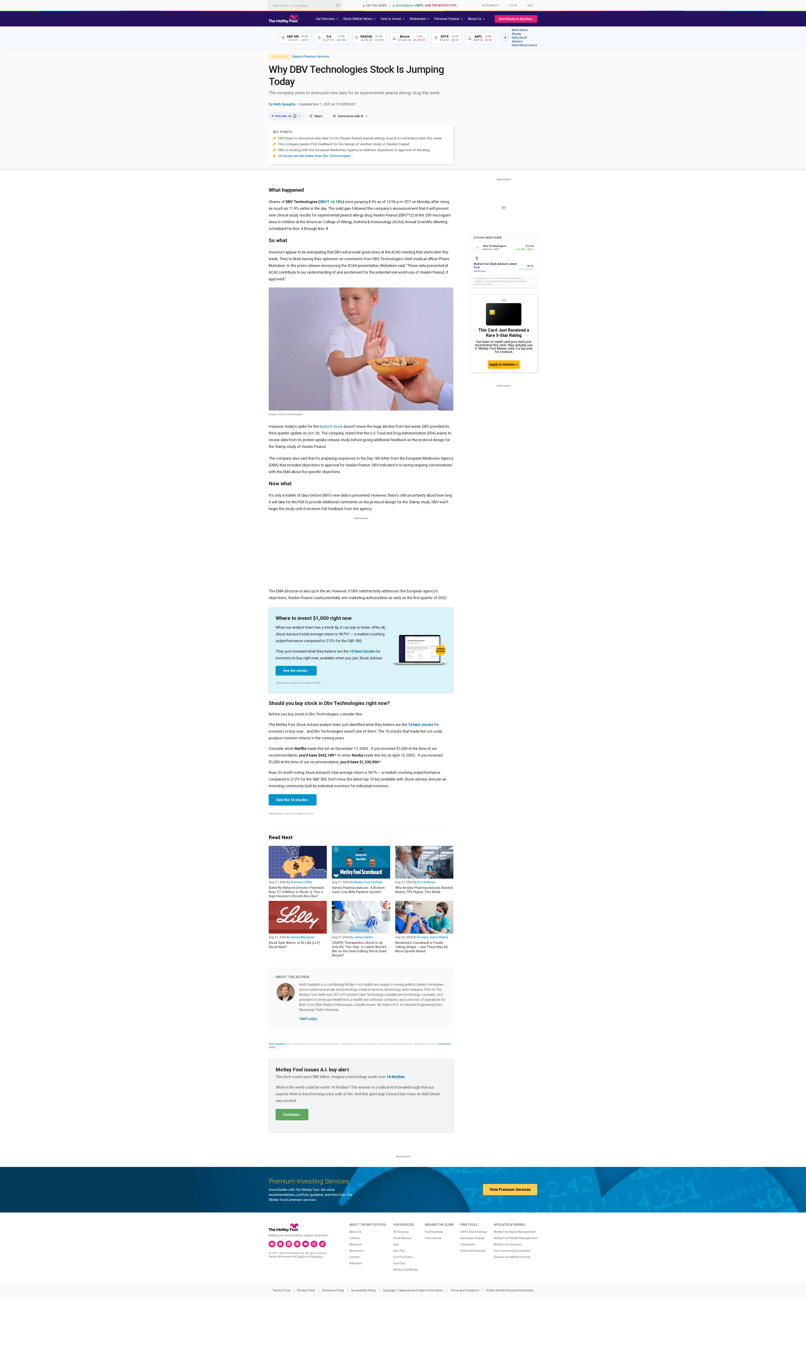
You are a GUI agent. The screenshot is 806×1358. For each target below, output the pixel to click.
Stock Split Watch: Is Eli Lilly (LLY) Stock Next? (294, 945)
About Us (355, 1231)
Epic (396, 1244)
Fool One (399, 1263)
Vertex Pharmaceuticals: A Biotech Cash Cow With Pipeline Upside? (358, 890)
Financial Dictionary (473, 1250)
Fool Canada (433, 1238)
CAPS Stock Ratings (473, 1231)
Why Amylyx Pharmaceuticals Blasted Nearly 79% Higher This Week (424, 890)
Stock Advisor (402, 1238)
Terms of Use (281, 1290)
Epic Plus (399, 1250)
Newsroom (356, 1250)
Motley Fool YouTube (368, 882)
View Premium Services (510, 1189)
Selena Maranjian (303, 937)
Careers (354, 1238)
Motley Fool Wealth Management (515, 1238)
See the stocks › (296, 671)
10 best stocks (362, 651)
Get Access (480, 271)
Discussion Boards (472, 1238)
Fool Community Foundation (512, 1250)
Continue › (292, 1114)
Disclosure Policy (333, 1290)
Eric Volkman (426, 882)
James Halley (363, 937)
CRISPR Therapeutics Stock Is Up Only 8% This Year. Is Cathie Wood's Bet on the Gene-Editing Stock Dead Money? (359, 949)
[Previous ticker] (272, 37)
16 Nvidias (396, 1077)
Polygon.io (317, 1256)
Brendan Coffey (301, 882)
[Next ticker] (505, 37)
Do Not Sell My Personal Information (510, 1290)
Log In (513, 5)
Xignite (301, 1256)
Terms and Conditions (464, 1290)
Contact (354, 1257)
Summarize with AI (350, 116)
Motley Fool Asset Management (515, 1231)
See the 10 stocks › (292, 800)
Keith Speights (284, 104)
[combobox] (305, 5)
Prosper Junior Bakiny (432, 937)
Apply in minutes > (503, 364)
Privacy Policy (306, 1290)
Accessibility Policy (363, 1290)
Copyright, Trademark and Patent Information (413, 1290)
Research (355, 1244)
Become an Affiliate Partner (512, 1257)
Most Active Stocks (520, 31)
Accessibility (490, 5)
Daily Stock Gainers (519, 39)
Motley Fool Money (405, 1269)
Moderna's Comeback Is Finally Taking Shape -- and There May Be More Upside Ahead (421, 947)
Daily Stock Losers (524, 45)
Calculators (467, 1244)
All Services (401, 1231)
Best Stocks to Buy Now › (516, 19)
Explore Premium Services (310, 56)
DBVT (324, 201)
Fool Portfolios (402, 1257)
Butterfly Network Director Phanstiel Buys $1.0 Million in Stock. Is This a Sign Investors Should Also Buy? (296, 892)
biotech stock (331, 426)
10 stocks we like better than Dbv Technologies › (315, 156)
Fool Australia (434, 1231)
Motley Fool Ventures (508, 1244)
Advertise (355, 1263)
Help (530, 5)
